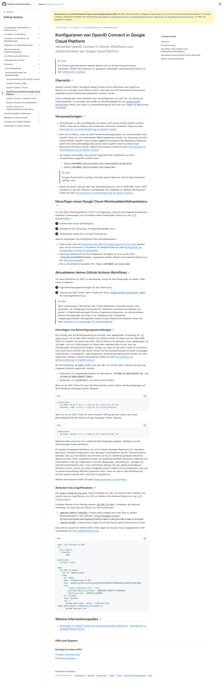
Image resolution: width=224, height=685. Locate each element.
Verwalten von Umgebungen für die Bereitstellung (88, 321)
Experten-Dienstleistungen (135, 675)
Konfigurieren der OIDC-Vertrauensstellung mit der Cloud (109, 244)
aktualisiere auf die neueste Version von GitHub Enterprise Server (126, 17)
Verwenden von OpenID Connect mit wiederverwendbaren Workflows (94, 625)
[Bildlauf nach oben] (218, 679)
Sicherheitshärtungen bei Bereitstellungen (99, 27)
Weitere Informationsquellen (76, 619)
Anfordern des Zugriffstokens (74, 487)
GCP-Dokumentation (73, 260)
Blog (150, 675)
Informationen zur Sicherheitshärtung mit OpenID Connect (88, 129)
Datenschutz (101, 675)
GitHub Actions (13, 17)
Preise (119, 675)
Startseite (9, 12)
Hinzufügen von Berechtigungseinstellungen (83, 329)
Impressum (79, 675)
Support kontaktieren (67, 658)
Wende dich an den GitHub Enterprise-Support (174, 17)
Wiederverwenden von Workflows (110, 479)
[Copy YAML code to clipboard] (145, 396)
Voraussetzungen (68, 116)
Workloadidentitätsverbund (85, 531)
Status (112, 675)
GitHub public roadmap (73, 71)
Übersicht (62, 80)
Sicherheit (75, 27)
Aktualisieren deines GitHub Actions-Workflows (91, 272)
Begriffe (91, 675)
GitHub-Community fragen (69, 654)
